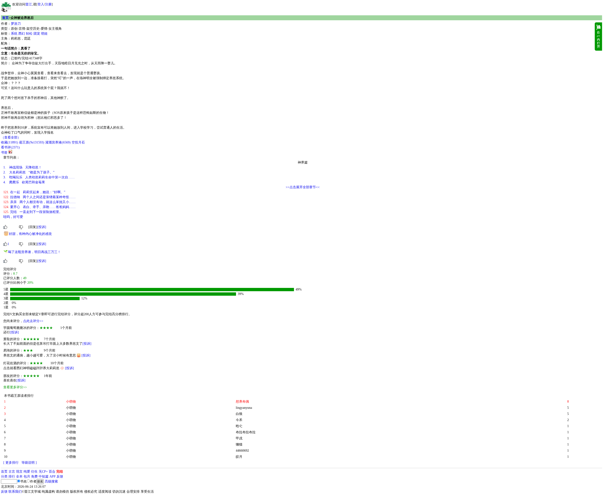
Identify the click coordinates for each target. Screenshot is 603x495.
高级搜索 (51, 481)
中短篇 (44, 476)
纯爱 (27, 471)
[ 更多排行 (11, 462)
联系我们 (15, 491)
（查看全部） (11, 137)
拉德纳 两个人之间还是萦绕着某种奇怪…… (39, 197)
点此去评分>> (33, 321)
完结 (59, 471)
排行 (11, 476)
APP (52, 476)
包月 (27, 476)
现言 (19, 471)
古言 (11, 471)
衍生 (34, 471)
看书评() (10, 147)
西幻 (21, 33)
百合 (52, 471)
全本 (19, 476)
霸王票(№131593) (31, 142)
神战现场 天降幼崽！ (22, 167)
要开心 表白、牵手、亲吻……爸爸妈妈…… (39, 207)
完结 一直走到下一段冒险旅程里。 (32, 212)
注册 (48, 4)
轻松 (29, 33)
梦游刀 (16, 23)
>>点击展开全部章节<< (303, 187)
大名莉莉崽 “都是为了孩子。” (28, 172)
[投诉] (41, 227)
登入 (40, 4)
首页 (5, 18)
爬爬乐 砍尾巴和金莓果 (24, 182)
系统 (14, 33)
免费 (34, 476)
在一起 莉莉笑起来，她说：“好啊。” (34, 192)
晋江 (28, 4)
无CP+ (43, 471)
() (9, 142)
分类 (4, 476)
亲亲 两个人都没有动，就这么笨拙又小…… (39, 202)
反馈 (60, 476)
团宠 (36, 33)
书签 (4, 152)
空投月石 (78, 142)
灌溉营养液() (58, 142)
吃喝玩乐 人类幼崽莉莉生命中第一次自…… (39, 177)
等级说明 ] (29, 462)
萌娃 (44, 33)
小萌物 (71, 407)
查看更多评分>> (15, 387)
